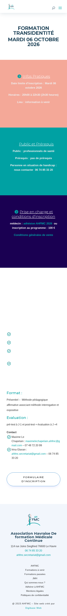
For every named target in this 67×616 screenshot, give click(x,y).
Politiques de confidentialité (35, 595)
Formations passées (34, 574)
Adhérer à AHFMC (34, 586)
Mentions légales (35, 591)
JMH (35, 578)
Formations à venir (35, 570)
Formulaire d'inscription (33, 479)
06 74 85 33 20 (33, 550)
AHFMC (35, 565)
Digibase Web (33, 608)
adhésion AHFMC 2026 (37, 223)
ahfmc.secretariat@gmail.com (29, 453)
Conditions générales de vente (33, 235)
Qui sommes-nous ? (34, 582)
